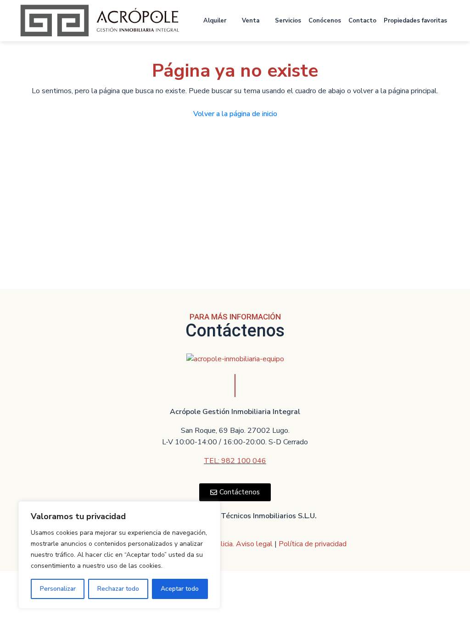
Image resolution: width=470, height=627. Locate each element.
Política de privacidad (313, 544)
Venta (250, 21)
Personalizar (58, 588)
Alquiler (214, 21)
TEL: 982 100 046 (235, 461)
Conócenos (324, 21)
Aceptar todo (180, 588)
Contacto (362, 21)
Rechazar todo (118, 588)
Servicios (288, 21)
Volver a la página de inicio (235, 114)
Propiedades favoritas (415, 21)
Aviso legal (255, 544)
